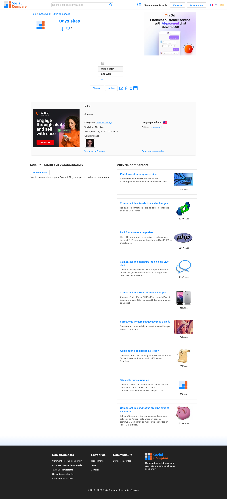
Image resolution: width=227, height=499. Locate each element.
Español (222, 5)
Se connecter (197, 5)
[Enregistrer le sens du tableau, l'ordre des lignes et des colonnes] (103, 64)
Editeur (145, 127)
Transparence (98, 461)
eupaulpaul (156, 127)
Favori (61, 29)
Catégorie (89, 122)
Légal (93, 465)
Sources (88, 114)
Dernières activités (122, 461)
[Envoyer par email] (121, 88)
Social (160, 456)
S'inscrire (177, 5)
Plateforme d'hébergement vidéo (139, 174)
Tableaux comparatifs (62, 469)
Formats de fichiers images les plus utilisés (145, 321)
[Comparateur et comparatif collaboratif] (15, 5)
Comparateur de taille (155, 5)
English (217, 5)
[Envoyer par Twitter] (131, 88)
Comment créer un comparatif (67, 461)
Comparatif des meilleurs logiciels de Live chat (144, 263)
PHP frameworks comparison (137, 232)
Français (211, 5)
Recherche (110, 4)
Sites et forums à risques (134, 380)
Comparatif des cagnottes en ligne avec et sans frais (144, 410)
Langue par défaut (151, 122)
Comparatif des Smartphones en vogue (143, 292)
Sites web (44, 14)
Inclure (111, 88)
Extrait (87, 106)
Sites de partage (61, 14)
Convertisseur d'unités (63, 474)
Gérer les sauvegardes (153, 151)
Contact (95, 469)
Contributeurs (91, 136)
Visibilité (89, 127)
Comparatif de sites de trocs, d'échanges (144, 203)
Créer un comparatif (139, 5)
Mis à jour (89, 131)
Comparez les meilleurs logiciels (68, 465)
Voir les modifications (94, 151)
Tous (33, 14)
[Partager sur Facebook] (126, 88)
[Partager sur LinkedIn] (135, 88)
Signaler (97, 88)
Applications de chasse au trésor (139, 351)
